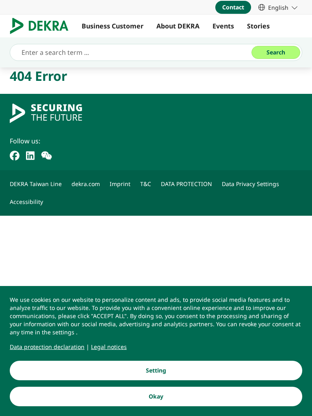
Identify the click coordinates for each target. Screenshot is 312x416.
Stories (258, 26)
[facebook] (15, 154)
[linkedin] (30, 154)
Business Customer (112, 26)
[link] (278, 7)
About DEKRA (177, 26)
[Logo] (42, 26)
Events (223, 26)
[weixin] (46, 154)
